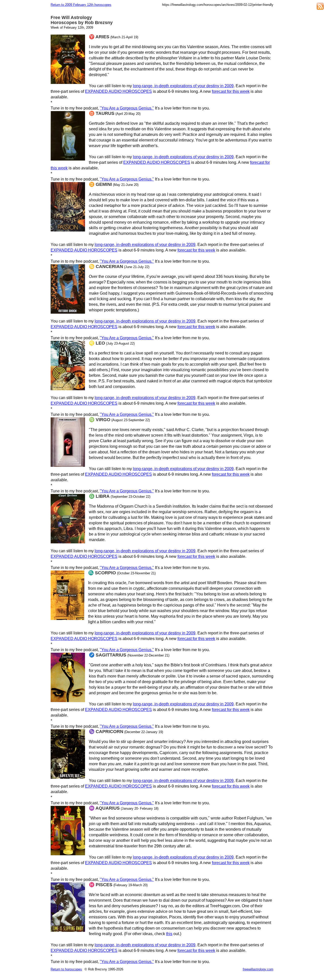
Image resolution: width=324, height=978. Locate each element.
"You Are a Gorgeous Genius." (127, 108)
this (169, 934)
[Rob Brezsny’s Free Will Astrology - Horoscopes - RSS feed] (320, 7)
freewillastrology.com (258, 969)
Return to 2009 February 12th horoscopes (81, 5)
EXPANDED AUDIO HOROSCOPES (118, 91)
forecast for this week (231, 91)
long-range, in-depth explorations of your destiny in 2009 (183, 86)
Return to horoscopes (66, 969)
